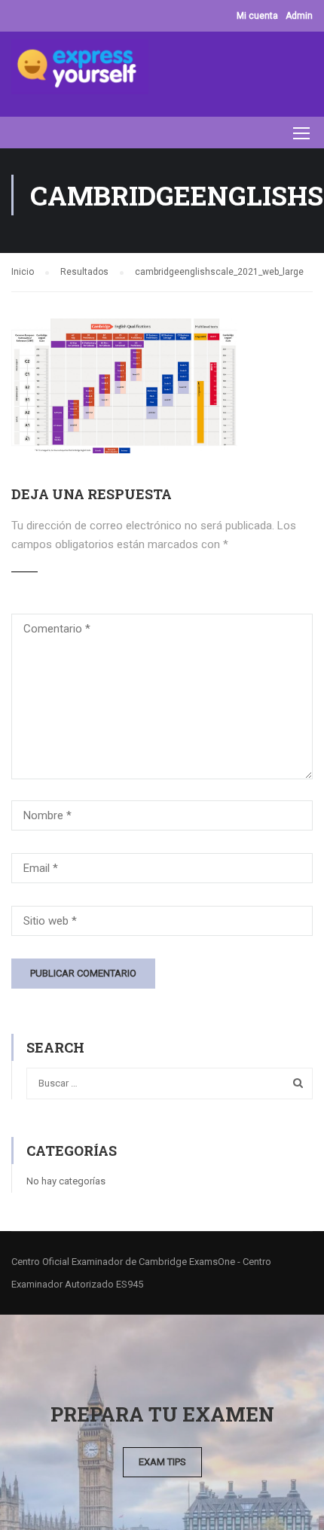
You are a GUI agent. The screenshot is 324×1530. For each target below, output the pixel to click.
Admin (299, 16)
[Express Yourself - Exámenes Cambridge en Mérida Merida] (79, 70)
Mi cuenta (257, 16)
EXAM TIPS (162, 1462)
